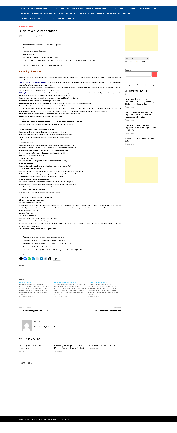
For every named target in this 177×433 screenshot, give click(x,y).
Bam (67, 419)
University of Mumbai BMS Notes (33, 19)
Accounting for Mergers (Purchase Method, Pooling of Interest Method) (69, 346)
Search (128, 70)
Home (23, 8)
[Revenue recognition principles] (105, 289)
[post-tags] (154, 85)
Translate (142, 61)
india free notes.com (39, 419)
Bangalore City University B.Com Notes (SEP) (76, 13)
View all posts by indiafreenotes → (46, 327)
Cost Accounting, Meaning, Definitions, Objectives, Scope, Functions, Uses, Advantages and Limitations (139, 114)
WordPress (59, 419)
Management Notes (26, 27)
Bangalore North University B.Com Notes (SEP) (133, 8)
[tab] (129, 85)
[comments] (145, 85)
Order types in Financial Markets (102, 345)
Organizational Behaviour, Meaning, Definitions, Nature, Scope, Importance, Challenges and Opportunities (139, 101)
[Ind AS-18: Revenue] (36, 289)
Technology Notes (56, 19)
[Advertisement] (141, 38)
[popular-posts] (129, 85)
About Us (71, 19)
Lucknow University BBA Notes (40, 8)
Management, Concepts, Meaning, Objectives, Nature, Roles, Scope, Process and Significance (140, 127)
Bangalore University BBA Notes (98, 8)
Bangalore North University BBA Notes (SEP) (38, 13)
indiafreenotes (29, 36)
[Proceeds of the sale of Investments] (71, 289)
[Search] (154, 74)
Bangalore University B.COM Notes (69, 8)
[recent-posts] (137, 85)
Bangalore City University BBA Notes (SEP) (113, 13)
